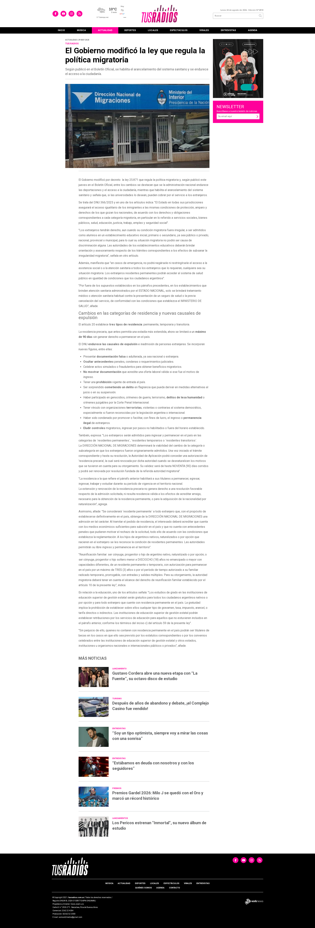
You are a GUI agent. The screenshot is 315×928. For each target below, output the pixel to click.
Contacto (174, 888)
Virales (204, 30)
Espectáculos (178, 30)
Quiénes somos (143, 888)
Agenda (252, 30)
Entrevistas (228, 30)
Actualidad (105, 30)
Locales (153, 30)
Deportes (130, 30)
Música (81, 30)
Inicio (61, 30)
